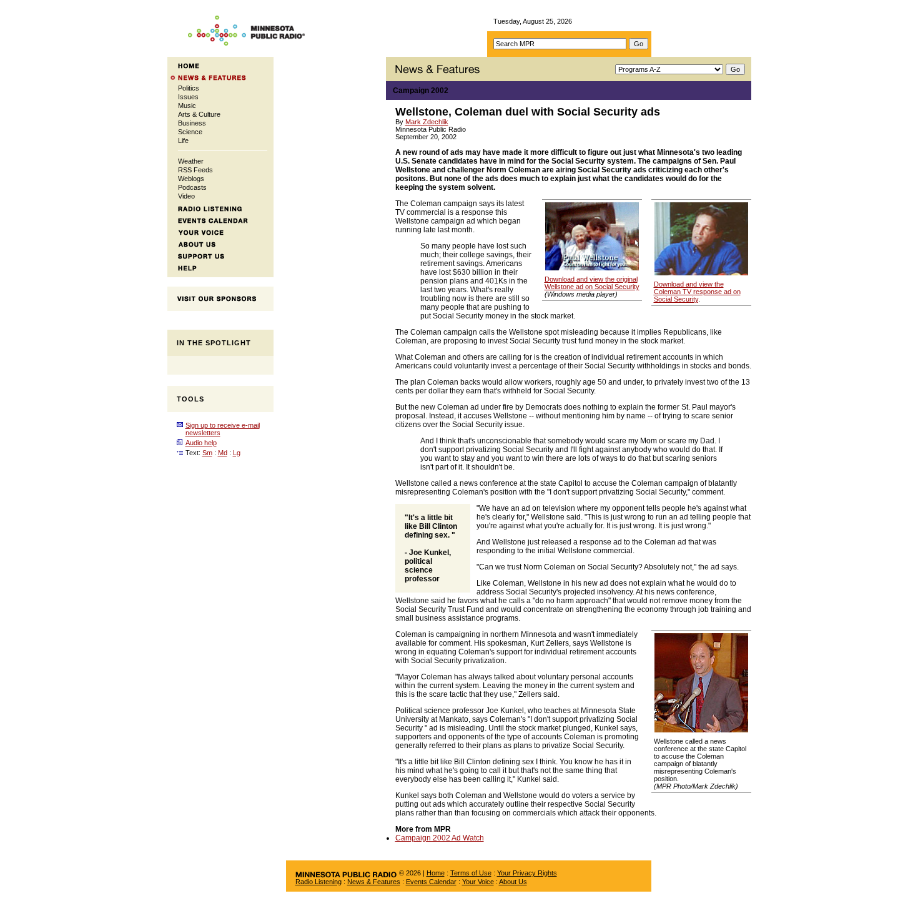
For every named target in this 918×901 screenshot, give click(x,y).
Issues (188, 97)
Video (186, 196)
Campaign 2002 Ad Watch (439, 838)
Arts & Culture (199, 114)
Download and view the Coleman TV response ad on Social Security (697, 291)
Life (183, 140)
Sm (207, 452)
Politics (188, 88)
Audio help (201, 442)
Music (187, 105)
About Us (513, 881)
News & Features (373, 881)
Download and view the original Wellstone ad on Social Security (592, 282)
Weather (191, 161)
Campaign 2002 (420, 90)
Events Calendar (431, 881)
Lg (236, 452)
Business (192, 123)
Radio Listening (318, 881)
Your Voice (478, 881)
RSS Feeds (195, 170)
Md (222, 452)
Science (190, 131)
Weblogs (191, 178)
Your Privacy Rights (527, 873)
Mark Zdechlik (426, 122)
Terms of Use (470, 873)
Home (436, 873)
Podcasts (192, 187)
